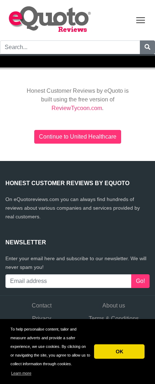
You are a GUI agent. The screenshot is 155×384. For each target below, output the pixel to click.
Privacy (41, 318)
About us (113, 305)
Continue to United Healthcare (77, 137)
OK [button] (119, 351)
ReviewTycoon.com (77, 108)
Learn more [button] (21, 373)
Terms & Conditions (114, 318)
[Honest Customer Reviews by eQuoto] (50, 20)
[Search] (147, 47)
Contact (42, 305)
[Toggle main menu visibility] (141, 19)
